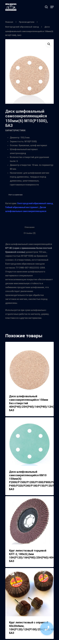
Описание (29, 227)
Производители (26, 22)
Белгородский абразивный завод (22, 27)
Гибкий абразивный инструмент (21, 207)
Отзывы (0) (30, 233)
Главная (9, 22)
